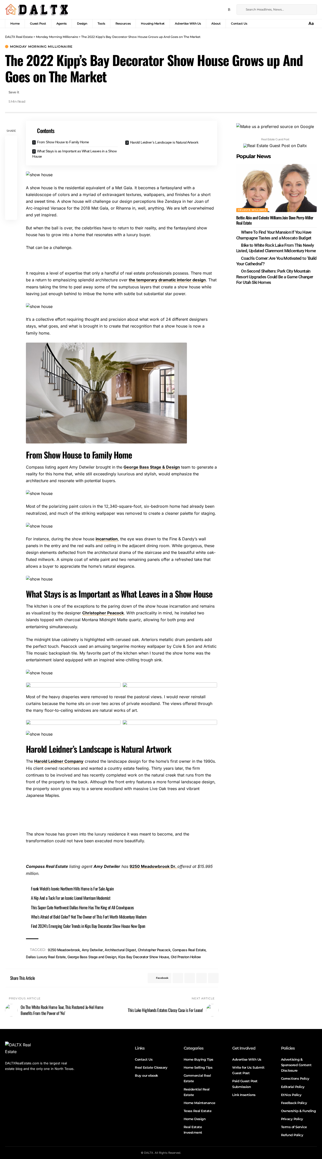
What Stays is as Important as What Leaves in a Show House (74, 153)
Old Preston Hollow (186, 957)
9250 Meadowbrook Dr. (153, 866)
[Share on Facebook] (11, 142)
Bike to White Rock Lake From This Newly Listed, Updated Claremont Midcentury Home (276, 248)
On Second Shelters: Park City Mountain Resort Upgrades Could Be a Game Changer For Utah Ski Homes (274, 277)
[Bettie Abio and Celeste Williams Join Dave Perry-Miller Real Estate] (276, 188)
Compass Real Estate (189, 950)
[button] (311, 23)
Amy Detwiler (92, 950)
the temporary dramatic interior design (167, 279)
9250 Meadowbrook (64, 950)
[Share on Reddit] (11, 190)
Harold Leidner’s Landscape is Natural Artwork (164, 142)
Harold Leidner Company (59, 761)
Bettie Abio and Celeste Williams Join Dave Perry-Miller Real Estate (274, 220)
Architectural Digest (120, 950)
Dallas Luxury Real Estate (46, 957)
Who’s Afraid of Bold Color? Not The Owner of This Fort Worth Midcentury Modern (88, 917)
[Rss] (229, 10)
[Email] (11, 202)
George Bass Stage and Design (91, 957)
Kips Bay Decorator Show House (143, 957)
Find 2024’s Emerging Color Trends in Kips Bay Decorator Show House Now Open (88, 926)
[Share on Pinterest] (11, 166)
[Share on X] (11, 154)
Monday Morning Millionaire (41, 46)
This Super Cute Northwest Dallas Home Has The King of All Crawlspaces (82, 907)
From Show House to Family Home (63, 142)
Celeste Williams (252, 210)
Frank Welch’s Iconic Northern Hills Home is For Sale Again (72, 888)
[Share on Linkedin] (11, 178)
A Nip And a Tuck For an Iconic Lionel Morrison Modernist (70, 898)
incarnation (107, 538)
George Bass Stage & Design (152, 467)
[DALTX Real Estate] (36, 9)
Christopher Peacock (103, 612)
